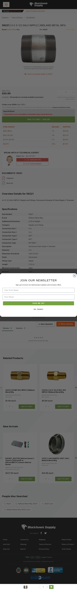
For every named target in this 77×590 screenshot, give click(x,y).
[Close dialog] (74, 275)
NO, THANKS (38, 309)
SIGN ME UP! (38, 303)
